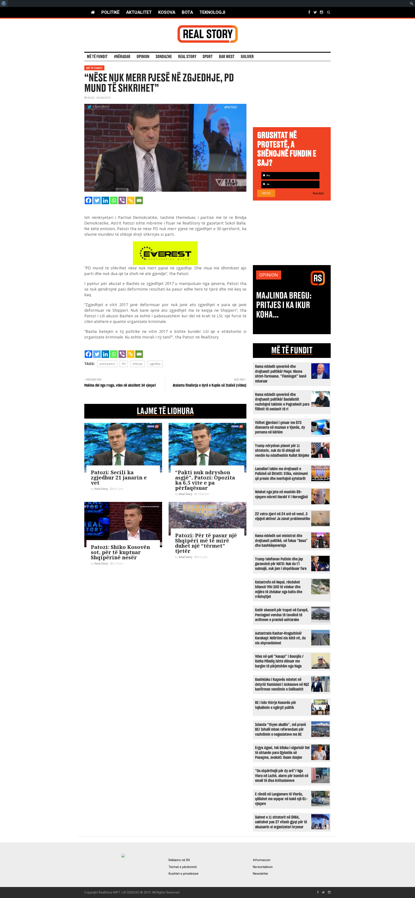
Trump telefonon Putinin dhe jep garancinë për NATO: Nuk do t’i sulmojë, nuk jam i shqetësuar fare (280, 564)
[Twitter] (97, 200)
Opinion (143, 57)
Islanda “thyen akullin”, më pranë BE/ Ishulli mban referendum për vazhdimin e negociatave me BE (280, 730)
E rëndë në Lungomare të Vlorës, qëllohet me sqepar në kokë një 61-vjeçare (281, 799)
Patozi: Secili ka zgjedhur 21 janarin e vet (119, 477)
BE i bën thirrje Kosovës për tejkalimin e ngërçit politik (275, 705)
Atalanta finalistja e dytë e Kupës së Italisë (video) (209, 385)
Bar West (227, 57)
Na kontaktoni (263, 867)
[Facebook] (88, 200)
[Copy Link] (130, 200)
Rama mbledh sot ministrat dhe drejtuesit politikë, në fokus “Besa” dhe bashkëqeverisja (281, 541)
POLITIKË (110, 12)
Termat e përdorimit (183, 867)
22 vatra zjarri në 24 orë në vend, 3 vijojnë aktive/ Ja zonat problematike (282, 516)
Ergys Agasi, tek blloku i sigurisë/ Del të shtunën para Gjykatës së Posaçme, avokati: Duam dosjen (282, 753)
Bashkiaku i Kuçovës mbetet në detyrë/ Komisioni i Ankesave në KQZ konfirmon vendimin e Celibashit (282, 684)
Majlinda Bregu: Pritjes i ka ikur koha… (284, 305)
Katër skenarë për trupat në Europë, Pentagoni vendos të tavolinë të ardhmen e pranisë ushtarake (281, 615)
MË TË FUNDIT (292, 350)
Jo (267, 184)
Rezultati (318, 193)
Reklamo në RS (179, 860)
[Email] (139, 200)
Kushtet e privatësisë (183, 874)
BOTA (187, 12)
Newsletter (260, 874)
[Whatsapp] (114, 200)
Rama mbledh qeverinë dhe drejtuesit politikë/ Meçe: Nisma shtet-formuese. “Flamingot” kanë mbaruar (280, 374)
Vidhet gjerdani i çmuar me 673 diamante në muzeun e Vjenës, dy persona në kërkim (280, 428)
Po (268, 175)
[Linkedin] (105, 200)
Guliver (247, 57)
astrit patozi (107, 364)
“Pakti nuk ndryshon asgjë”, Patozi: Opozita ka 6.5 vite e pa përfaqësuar (205, 480)
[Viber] (122, 200)
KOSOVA (166, 12)
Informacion (261, 860)
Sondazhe (164, 57)
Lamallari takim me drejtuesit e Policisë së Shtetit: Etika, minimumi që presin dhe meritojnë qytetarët (281, 474)
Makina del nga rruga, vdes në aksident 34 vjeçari (120, 385)
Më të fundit (97, 57)
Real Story (187, 57)
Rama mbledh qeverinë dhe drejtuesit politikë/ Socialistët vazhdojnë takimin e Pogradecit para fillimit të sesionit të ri (282, 402)
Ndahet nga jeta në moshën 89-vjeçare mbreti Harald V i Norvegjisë (281, 494)
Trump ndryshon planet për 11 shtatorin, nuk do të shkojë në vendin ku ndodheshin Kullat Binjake (282, 451)
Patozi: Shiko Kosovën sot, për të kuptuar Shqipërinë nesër (120, 552)
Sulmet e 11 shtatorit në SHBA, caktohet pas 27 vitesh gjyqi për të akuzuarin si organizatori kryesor (281, 822)
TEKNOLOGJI (212, 12)
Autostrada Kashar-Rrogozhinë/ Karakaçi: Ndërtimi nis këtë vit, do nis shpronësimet (280, 638)
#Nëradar (122, 57)
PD (124, 364)
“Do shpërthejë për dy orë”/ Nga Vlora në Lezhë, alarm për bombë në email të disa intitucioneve (281, 776)
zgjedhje (155, 364)
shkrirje (137, 364)
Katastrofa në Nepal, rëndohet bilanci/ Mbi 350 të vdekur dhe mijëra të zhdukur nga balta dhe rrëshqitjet (278, 589)
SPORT (208, 57)
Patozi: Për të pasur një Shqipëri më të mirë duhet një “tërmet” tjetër (206, 543)
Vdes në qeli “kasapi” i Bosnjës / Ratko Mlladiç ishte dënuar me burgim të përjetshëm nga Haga (279, 661)
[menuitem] (4, 3)
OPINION (268, 275)
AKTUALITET (139, 12)
